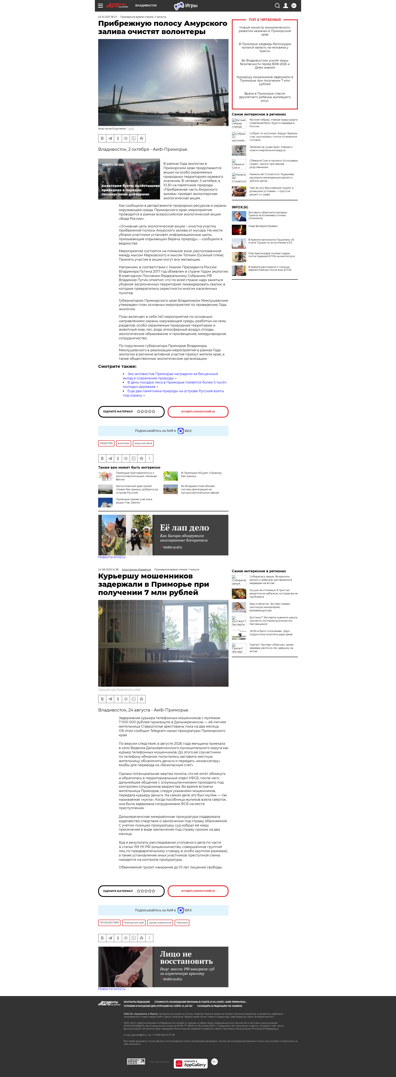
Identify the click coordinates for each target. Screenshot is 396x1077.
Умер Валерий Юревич (263, 226)
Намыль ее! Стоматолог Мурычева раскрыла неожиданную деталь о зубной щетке (272, 177)
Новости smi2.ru (112, 557)
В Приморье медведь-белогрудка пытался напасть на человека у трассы (265, 47)
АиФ (131, 128)
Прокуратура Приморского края (119, 689)
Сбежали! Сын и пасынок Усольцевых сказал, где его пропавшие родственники (274, 164)
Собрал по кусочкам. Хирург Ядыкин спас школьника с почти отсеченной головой (273, 136)
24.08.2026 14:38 (108, 569)
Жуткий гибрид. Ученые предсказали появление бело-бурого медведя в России (274, 123)
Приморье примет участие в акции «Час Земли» (134, 501)
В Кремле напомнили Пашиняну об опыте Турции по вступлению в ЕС (271, 241)
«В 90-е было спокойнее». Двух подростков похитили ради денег (271, 632)
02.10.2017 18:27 (107, 16)
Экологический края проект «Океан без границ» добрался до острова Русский (137, 489)
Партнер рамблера (159, 1061)
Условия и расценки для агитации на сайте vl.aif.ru (158, 1006)
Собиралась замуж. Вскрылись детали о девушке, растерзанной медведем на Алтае (271, 580)
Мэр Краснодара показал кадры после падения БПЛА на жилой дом (271, 255)
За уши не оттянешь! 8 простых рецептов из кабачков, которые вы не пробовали (274, 593)
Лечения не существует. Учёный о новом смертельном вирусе (271, 148)
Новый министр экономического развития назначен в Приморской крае (265, 31)
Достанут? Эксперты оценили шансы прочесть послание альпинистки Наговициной (273, 621)
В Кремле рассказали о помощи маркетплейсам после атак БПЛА (269, 268)
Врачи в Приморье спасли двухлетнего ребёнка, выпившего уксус (265, 97)
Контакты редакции (137, 1002)
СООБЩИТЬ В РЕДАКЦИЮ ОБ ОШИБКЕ (219, 1006)
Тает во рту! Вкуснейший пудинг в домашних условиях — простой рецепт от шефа (271, 191)
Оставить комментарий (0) (198, 411)
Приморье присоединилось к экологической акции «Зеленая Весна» (136, 476)
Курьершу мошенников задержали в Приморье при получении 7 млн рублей (265, 80)
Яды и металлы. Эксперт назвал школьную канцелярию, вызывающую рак (270, 607)
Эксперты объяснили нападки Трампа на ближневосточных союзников (267, 215)
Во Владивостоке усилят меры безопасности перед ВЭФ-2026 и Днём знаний (265, 64)
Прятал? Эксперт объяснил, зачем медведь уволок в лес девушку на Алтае (271, 648)
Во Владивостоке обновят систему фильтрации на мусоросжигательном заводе (200, 489)
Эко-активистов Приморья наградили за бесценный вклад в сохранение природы (170, 376)
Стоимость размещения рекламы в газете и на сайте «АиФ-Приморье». (200, 1002)
